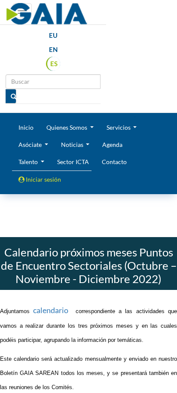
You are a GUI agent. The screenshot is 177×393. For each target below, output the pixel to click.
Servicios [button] (119, 127)
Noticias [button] (73, 144)
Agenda (112, 144)
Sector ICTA (73, 161)
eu (53, 35)
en (53, 49)
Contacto (114, 161)
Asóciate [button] (30, 144)
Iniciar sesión (42, 179)
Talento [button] (28, 161)
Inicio (26, 127)
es (54, 63)
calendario (50, 310)
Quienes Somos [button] (67, 127)
